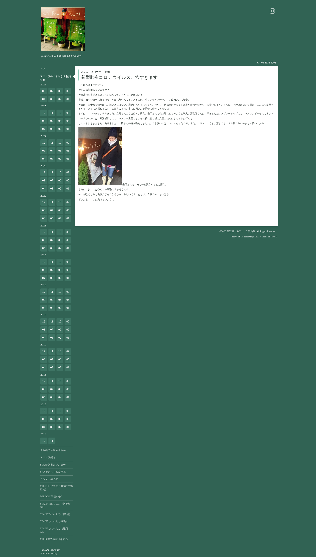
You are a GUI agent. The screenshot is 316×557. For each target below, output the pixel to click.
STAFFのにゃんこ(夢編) (53, 521)
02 (59, 99)
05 (67, 91)
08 (43, 91)
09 (67, 112)
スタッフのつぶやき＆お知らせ (55, 78)
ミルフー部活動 (49, 479)
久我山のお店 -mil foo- (53, 450)
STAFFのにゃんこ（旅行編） (54, 530)
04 (43, 99)
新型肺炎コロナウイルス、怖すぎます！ (121, 77)
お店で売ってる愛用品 (53, 471)
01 (67, 99)
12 (43, 112)
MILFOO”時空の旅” (51, 496)
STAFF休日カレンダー (53, 464)
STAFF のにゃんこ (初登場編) (55, 505)
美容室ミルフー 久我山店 (241, 231)
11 (51, 112)
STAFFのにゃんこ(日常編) (55, 514)
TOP (42, 69)
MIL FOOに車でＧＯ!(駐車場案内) (56, 488)
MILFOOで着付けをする (54, 539)
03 (51, 99)
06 (59, 91)
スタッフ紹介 (47, 457)
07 (51, 91)
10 (59, 112)
